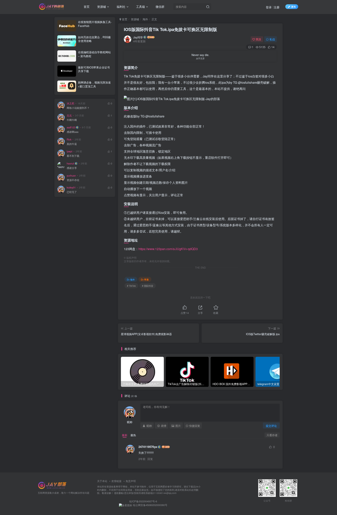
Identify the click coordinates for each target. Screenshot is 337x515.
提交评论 (271, 426)
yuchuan (71, 175)
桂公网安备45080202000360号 (149, 505)
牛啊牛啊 (72, 120)
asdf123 (71, 127)
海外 (145, 19)
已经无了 (72, 192)
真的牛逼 (72, 144)
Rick (69, 139)
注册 (276, 7)
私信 (272, 39)
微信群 (159, 6)
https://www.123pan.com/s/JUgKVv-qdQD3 (168, 249)
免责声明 (131, 481)
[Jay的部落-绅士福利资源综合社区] (52, 485)
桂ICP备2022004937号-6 (143, 501)
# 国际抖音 (147, 285)
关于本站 (102, 481)
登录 (269, 7)
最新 (124, 435)
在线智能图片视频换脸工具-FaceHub (95, 24)
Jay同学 (138, 37)
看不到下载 (73, 156)
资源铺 (101, 6)
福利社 (120, 6)
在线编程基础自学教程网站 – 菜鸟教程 (94, 54)
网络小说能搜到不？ (78, 108)
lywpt (69, 151)
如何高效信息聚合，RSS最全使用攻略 (94, 39)
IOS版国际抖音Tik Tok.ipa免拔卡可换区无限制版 (170, 29)
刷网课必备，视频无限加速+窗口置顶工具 (94, 84)
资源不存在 (73, 180)
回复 (150, 459)
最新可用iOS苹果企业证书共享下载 (94, 69)
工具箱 (140, 6)
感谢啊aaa (72, 132)
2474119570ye (147, 447)
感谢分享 (72, 168)
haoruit (70, 163)
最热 (133, 435)
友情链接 (116, 481)
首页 (86, 6)
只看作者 (272, 435)
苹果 (146, 279)
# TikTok (131, 285)
